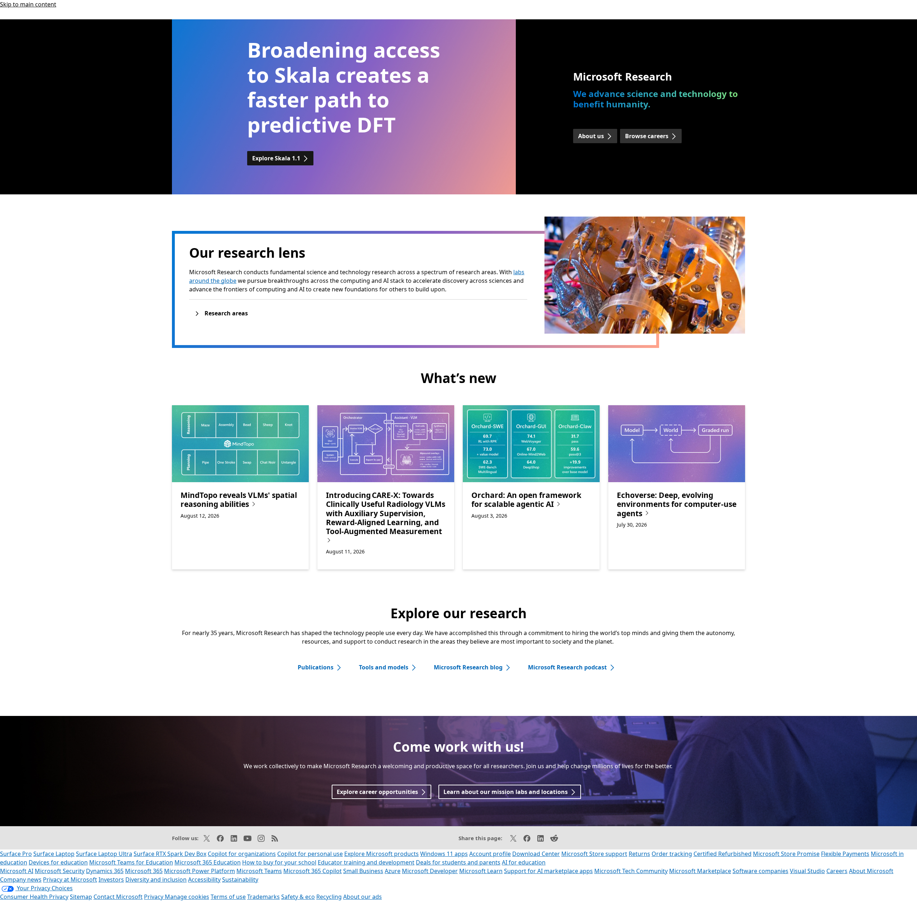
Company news (21, 879)
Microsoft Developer (430, 871)
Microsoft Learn (481, 871)
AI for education (524, 862)
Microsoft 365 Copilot (312, 871)
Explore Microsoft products (381, 854)
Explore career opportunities (377, 792)
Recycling (329, 897)
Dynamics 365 (105, 871)
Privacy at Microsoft (70, 879)
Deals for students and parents (458, 862)
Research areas (226, 313)
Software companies (760, 871)
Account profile (490, 854)
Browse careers (646, 136)
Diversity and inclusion (156, 879)
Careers (837, 871)
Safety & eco (298, 897)
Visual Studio (807, 871)
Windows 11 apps (444, 854)
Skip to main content (28, 4)
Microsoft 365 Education (207, 862)
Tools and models (383, 667)
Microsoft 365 (144, 871)
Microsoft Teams (259, 871)
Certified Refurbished (722, 854)
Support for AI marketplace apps (548, 871)
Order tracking (672, 854)
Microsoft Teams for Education (131, 862)
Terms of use (228, 897)
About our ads (362, 897)
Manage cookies (187, 897)
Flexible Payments (845, 854)
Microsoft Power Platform (199, 871)
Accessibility (204, 879)
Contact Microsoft (118, 897)
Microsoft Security (60, 871)
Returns (639, 854)
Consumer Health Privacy (34, 897)
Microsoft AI (16, 871)
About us (591, 136)
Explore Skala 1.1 (276, 158)
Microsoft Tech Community (631, 871)
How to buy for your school (279, 862)
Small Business (363, 871)
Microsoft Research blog (468, 667)
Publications (315, 667)
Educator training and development (366, 862)
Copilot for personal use (310, 854)
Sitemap (81, 897)
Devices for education (58, 862)
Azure (392, 871)
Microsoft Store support (594, 854)
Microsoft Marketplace (700, 871)
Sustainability (240, 879)
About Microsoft (871, 871)
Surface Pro (16, 854)
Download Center (536, 854)
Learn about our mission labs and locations (505, 792)
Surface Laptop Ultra (104, 854)
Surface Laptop (54, 854)
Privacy (154, 897)
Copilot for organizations (242, 854)
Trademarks (263, 897)
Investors (111, 879)
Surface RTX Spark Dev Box (170, 854)
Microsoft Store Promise (786, 854)
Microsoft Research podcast (567, 667)
